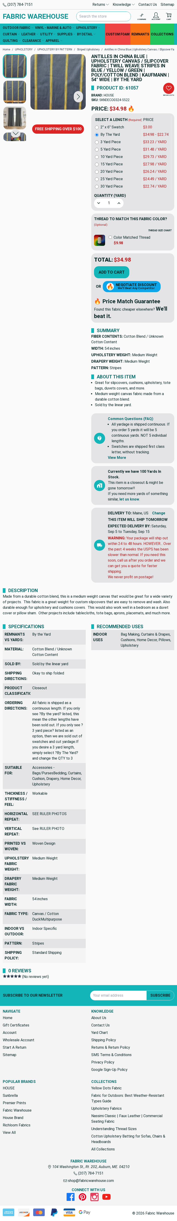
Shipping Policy (103, 1040)
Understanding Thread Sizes (114, 1129)
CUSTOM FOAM (118, 34)
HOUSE (109, 95)
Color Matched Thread (132, 237)
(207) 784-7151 (19, 4)
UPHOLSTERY (86, 28)
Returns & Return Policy (110, 1047)
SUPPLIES (64, 34)
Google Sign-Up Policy (109, 1069)
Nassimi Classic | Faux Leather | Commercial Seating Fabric (126, 1119)
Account (10, 1032)
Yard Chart (99, 1032)
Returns (99, 4)
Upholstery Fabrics (106, 1108)
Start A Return (14, 1047)
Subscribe (160, 995)
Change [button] (158, 513)
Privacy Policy (102, 1062)
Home (7, 1018)
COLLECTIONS (162, 34)
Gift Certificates (16, 1025)
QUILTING (10, 41)
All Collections (103, 1149)
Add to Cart (112, 272)
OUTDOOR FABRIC (16, 28)
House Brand (13, 1118)
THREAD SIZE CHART (159, 230)
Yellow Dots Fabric (106, 1088)
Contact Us (148, 4)
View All (9, 1132)
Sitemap (167, 4)
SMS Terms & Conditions (111, 1055)
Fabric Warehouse (17, 1110)
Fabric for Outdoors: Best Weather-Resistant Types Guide (127, 1098)
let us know (129, 499)
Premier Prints (14, 1103)
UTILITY (46, 34)
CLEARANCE (31, 41)
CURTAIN (10, 34)
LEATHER (28, 34)
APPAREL (52, 41)
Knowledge (122, 4)
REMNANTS (140, 34)
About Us (98, 1018)
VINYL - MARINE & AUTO (53, 28)
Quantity (110, 195)
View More (117, 457)
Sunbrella (10, 1095)
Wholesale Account (18, 1040)
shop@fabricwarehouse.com (90, 1180)
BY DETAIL (85, 34)
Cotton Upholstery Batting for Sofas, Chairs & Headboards (128, 1139)
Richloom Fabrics (16, 1125)
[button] (78, 96)
